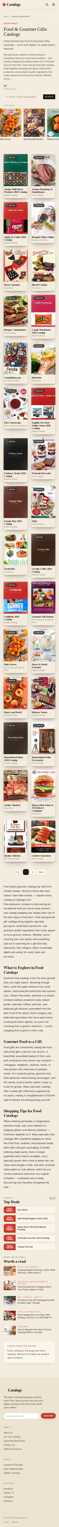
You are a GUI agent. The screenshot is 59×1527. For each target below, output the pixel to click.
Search (49, 97)
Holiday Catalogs (12, 1473)
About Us (8, 1432)
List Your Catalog (12, 1437)
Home (6, 16)
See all (52, 1198)
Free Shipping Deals (13, 1469)
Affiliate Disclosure (13, 1449)
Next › (42, 872)
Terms (6, 1522)
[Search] (47, 5)
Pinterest (8, 1501)
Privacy (15, 1522)
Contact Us (9, 1445)
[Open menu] (54, 5)
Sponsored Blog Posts (14, 1441)
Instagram (8, 1497)
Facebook (8, 1488)
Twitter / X (9, 1493)
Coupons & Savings (13, 1465)
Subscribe (48, 1415)
